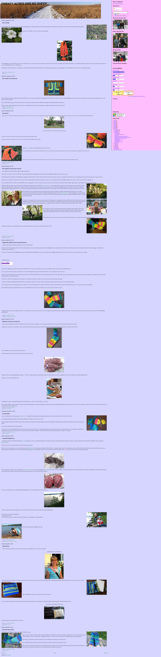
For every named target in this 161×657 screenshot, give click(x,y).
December (117, 129)
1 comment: (12, 106)
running (6, 433)
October (116, 131)
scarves (6, 73)
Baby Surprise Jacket (8, 108)
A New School (5, 546)
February (116, 147)
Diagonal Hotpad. (5, 442)
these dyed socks (23, 416)
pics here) (24, 440)
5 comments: (13, 315)
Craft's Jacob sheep (46, 185)
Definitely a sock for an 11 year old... (11, 321)
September (117, 132)
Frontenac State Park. (28, 469)
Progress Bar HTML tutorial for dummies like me (14, 242)
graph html (6, 316)
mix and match (6, 413)
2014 (115, 122)
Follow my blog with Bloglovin (118, 3)
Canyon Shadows (48, 469)
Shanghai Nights (31, 448)
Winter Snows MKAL (116, 88)
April (116, 146)
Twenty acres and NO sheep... (25, 3)
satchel (9, 624)
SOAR (65, 67)
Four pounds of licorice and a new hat (11, 168)
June (116, 144)
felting (5, 624)
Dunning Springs (64, 192)
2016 (115, 120)
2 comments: (13, 72)
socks (8, 163)
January (116, 148)
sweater (12, 108)
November (117, 130)
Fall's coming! (5, 22)
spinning (15, 541)
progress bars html (10, 316)
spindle (10, 408)
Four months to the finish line (9, 78)
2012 (115, 124)
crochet (8, 541)
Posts (115, 8)
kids (7, 237)
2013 (115, 123)
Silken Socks (115, 84)
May (115, 145)
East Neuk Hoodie (116, 70)
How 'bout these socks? (8, 629)
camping (6, 237)
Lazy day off (5, 113)
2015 (115, 121)
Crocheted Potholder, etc (8, 438)
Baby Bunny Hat (115, 77)
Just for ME (115, 81)
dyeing (5, 650)
